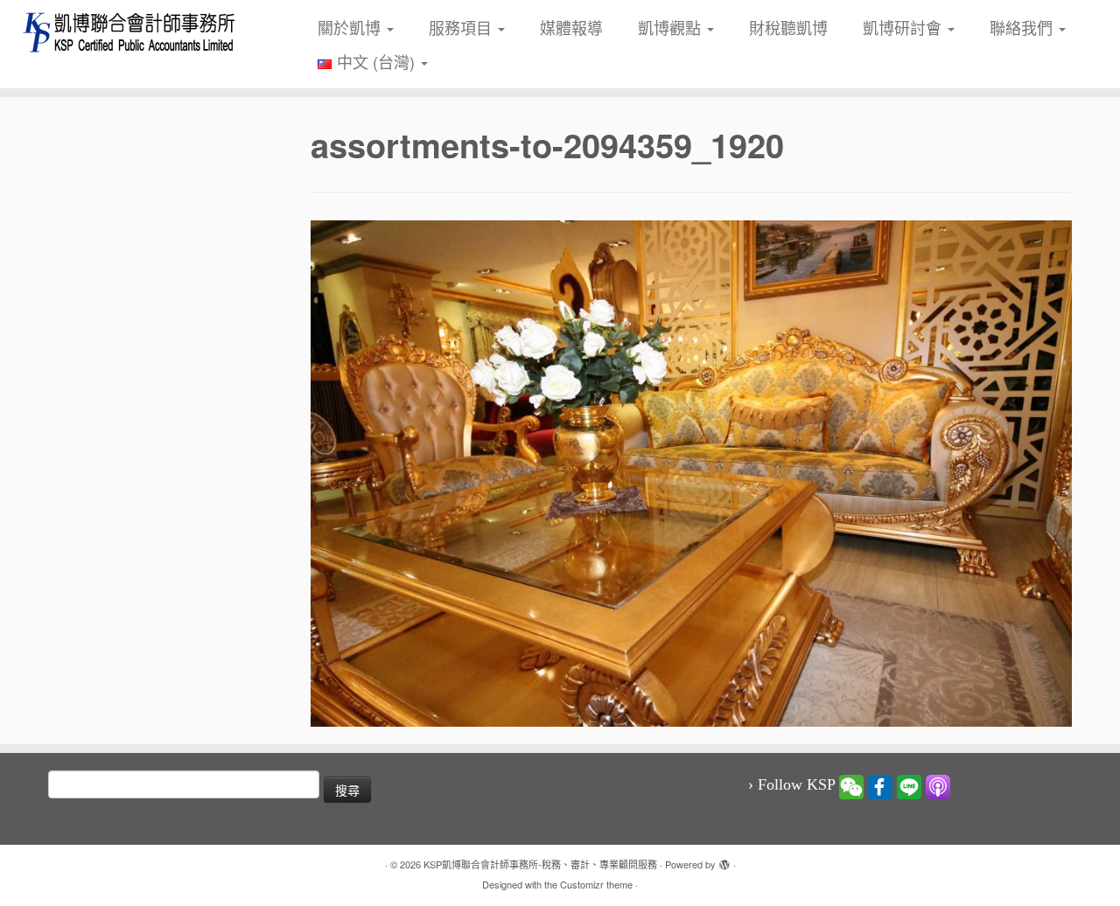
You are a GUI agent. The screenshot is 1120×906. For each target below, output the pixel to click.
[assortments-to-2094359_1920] (691, 470)
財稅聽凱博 (788, 27)
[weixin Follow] (851, 785)
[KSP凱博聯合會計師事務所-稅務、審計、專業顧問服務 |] (129, 32)
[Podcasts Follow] (938, 785)
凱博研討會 (904, 27)
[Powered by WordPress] (724, 860)
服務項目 (462, 27)
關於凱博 (351, 27)
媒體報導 (571, 27)
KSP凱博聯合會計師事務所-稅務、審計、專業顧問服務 (540, 864)
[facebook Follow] (880, 785)
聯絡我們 (1023, 27)
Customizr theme (596, 884)
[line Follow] (909, 785)
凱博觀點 (671, 27)
